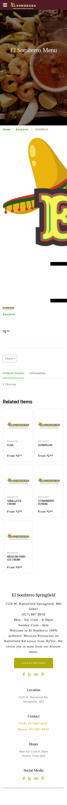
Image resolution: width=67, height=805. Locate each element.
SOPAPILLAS (45, 445)
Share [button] (9, 358)
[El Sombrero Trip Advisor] (36, 674)
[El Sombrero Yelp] (29, 674)
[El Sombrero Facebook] (24, 674)
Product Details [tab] (13, 373)
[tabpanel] (33, 384)
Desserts (22, 129)
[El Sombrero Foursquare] (42, 674)
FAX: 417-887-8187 (33, 723)
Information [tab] (38, 373)
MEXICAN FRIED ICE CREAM (16, 558)
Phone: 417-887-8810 (33, 729)
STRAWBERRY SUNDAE (46, 502)
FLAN (10, 445)
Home (7, 129)
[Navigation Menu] (5, 5)
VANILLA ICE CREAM (14, 502)
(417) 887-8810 (33, 614)
